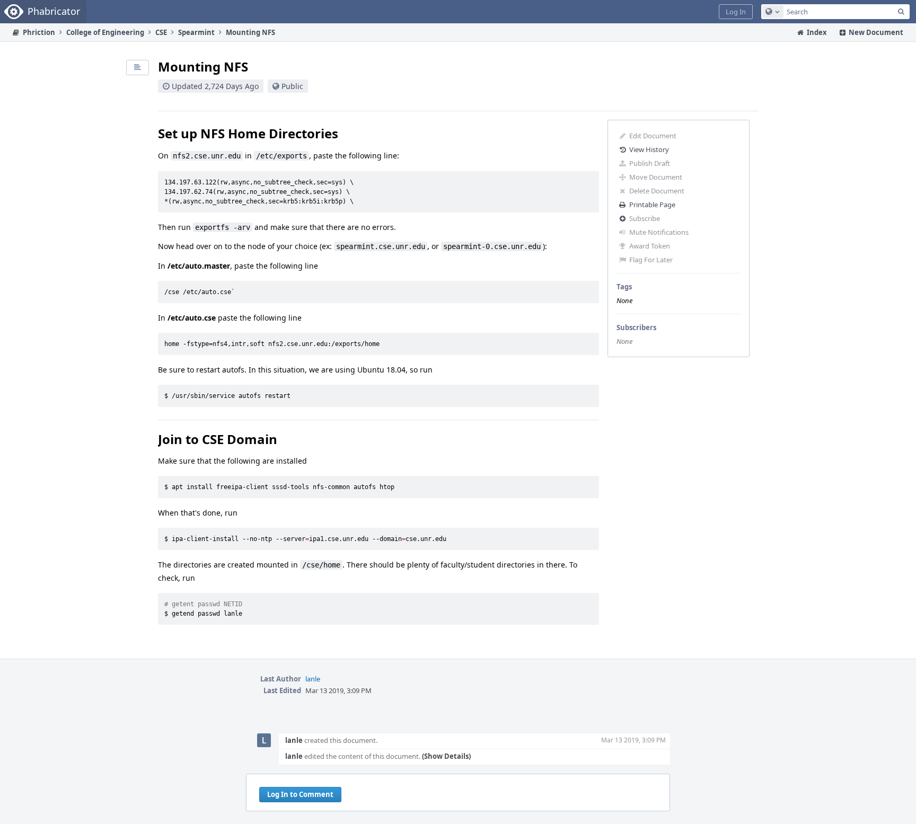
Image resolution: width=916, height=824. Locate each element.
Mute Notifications (659, 232)
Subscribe (644, 218)
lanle (312, 679)
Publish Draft (649, 163)
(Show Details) (446, 756)
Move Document (655, 177)
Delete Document (656, 191)
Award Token (649, 246)
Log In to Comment (300, 794)
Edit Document (652, 135)
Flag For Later (651, 259)
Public (292, 86)
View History (649, 149)
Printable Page (652, 204)
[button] (736, 11)
